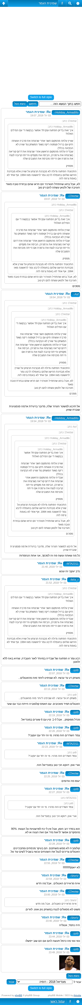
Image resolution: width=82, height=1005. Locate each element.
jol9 (76, 670)
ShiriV (74, 875)
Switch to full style (41, 97)
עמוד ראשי (57, 1001)
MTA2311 (72, 563)
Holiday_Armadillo (66, 112)
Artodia (77, 995)
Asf (76, 294)
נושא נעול (20, 103)
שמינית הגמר (48, 3)
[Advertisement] (41, 49)
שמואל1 (73, 196)
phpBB (18, 995)
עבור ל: (77, 982)
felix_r (74, 579)
